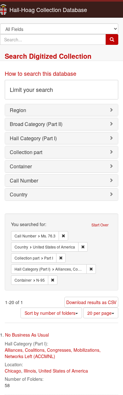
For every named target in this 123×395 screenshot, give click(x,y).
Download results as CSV (91, 302)
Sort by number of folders (50, 313)
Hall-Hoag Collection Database (28, 9)
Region (18, 110)
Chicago (13, 371)
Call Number (24, 180)
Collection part (26, 152)
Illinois (30, 371)
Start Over (99, 224)
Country (18, 194)
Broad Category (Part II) (36, 124)
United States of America (63, 371)
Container (21, 166)
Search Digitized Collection (48, 56)
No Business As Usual (27, 335)
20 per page (99, 313)
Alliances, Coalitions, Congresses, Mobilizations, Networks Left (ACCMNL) (53, 353)
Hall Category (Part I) (33, 138)
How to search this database (40, 73)
